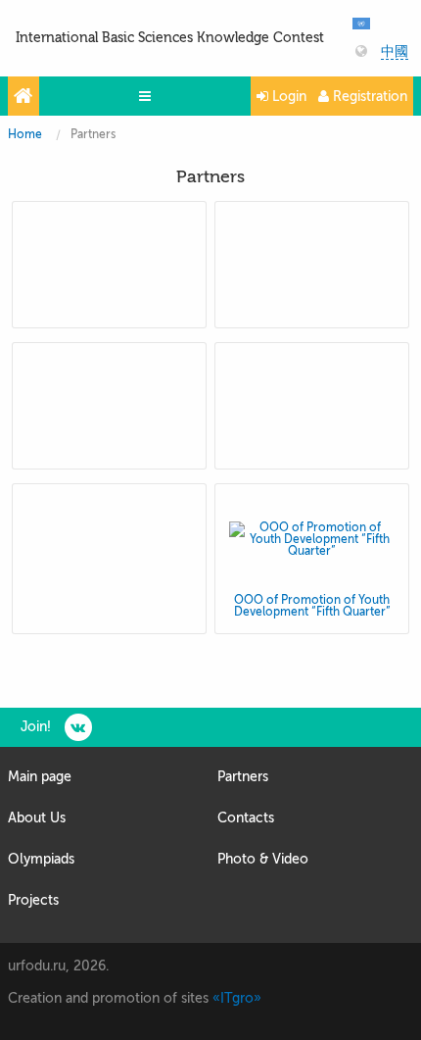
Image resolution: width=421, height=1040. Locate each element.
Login (287, 96)
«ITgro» (236, 998)
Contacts (245, 818)
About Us (37, 818)
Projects (33, 900)
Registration (368, 96)
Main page (39, 776)
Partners (242, 776)
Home (25, 134)
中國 (394, 52)
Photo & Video (262, 859)
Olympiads (41, 859)
